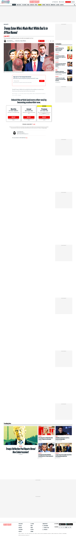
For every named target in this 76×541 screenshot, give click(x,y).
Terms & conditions (54, 533)
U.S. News (57, 4)
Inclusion (49, 533)
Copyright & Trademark (62, 533)
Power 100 (48, 4)
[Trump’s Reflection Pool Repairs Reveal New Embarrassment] (69, 50)
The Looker (24, 4)
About (20, 533)
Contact (22, 533)
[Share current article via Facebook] (46, 41)
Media (28, 4)
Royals (36, 4)
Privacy (35, 533)
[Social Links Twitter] (62, 527)
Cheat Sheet (19, 4)
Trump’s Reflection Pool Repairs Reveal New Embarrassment (20, 450)
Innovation (53, 4)
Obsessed (32, 4)
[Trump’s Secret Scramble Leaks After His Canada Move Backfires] (69, 80)
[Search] (74, 4)
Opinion (43, 4)
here (26, 137)
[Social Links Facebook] (59, 527)
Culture (32, 529)
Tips (25, 533)
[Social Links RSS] (68, 527)
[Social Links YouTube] (66, 527)
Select (13, 117)
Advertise (30, 533)
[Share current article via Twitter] (48, 41)
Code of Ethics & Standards (42, 533)
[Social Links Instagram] (64, 527)
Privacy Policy (30, 82)
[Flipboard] (70, 527)
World (32, 527)
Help (33, 533)
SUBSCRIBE (68, 1)
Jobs (27, 533)
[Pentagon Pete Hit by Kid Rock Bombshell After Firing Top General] (69, 66)
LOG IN (73, 1)
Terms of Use (25, 82)
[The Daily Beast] (34, 2)
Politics (39, 4)
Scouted (61, 4)
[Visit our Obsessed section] (9, 2)
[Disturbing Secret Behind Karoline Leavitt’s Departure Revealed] (69, 58)
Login (34, 124)
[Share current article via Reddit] (53, 41)
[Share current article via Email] (51, 41)
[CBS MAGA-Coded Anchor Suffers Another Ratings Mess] (69, 74)
